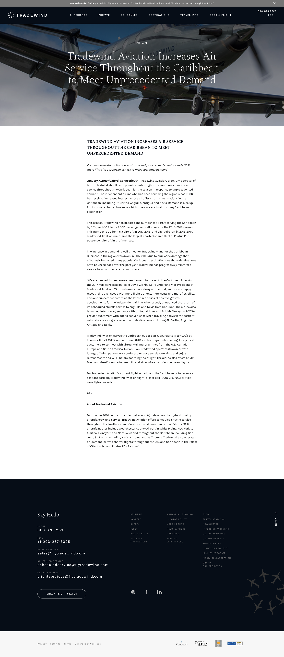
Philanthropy (212, 543)
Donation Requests (216, 548)
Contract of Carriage (88, 644)
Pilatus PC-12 (139, 533)
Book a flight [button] (221, 15)
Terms (68, 644)
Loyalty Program (214, 553)
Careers (136, 519)
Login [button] (272, 15)
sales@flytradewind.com (61, 553)
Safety (135, 524)
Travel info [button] (189, 15)
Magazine (173, 533)
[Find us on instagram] (133, 592)
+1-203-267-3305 (53, 541)
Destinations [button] (159, 15)
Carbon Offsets (213, 538)
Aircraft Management (138, 540)
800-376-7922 (267, 11)
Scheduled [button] (129, 15)
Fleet (134, 529)
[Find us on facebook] (146, 592)
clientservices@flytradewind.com (69, 576)
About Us (136, 514)
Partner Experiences (175, 540)
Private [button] (104, 15)
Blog (206, 514)
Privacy (42, 644)
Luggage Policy (177, 519)
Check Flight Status (62, 594)
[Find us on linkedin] (159, 592)
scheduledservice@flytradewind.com (73, 565)
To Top (276, 522)
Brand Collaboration (212, 564)
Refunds (55, 644)
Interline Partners (216, 529)
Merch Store (175, 524)
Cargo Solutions (214, 533)
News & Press (176, 529)
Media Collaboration (217, 558)
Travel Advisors (214, 519)
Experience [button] (79, 15)
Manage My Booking (180, 514)
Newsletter (211, 524)
